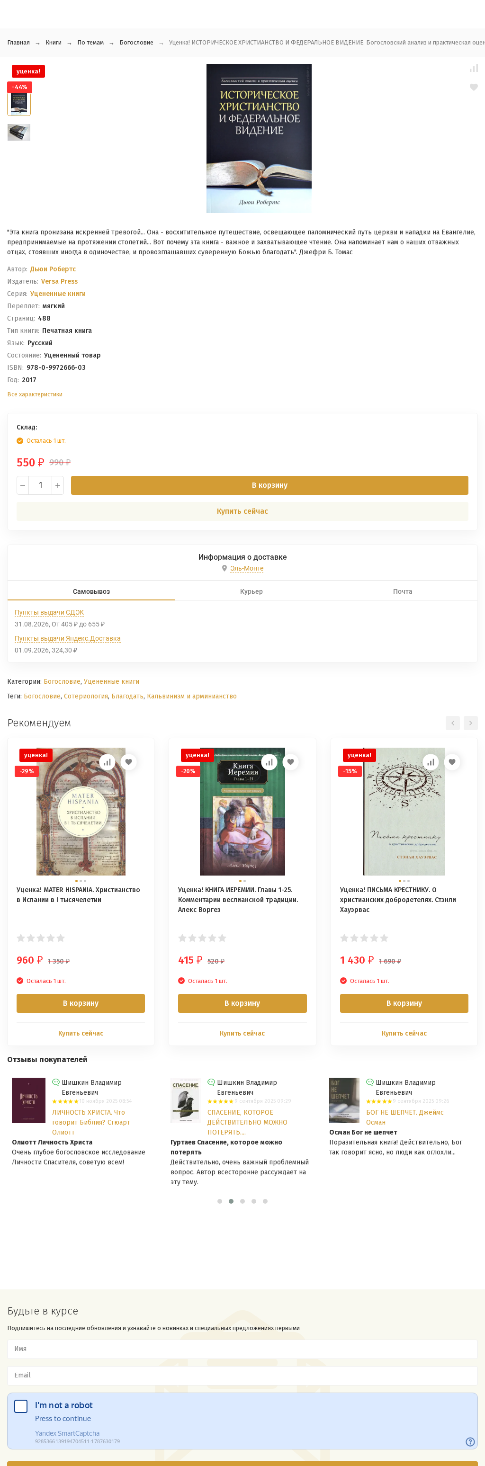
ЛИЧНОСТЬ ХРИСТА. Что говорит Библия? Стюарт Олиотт (91, 1122)
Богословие (136, 42)
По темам (90, 42)
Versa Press (59, 281)
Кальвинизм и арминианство (192, 696)
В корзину (269, 485)
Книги (53, 42)
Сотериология (86, 696)
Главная (18, 42)
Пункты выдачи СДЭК (49, 612)
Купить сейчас (242, 511)
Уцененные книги (58, 294)
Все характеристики (35, 394)
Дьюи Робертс (53, 269)
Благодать (127, 696)
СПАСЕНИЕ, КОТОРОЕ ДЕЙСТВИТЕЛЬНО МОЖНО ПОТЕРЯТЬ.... (247, 1122)
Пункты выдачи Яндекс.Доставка (68, 638)
